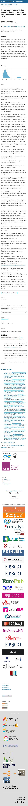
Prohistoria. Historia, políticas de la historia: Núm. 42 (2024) (14, 414)
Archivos (7, 4)
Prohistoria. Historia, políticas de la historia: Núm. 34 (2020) (14, 385)
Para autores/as (5, 687)
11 (11, 442)
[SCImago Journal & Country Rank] (14, 491)
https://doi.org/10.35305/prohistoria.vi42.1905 (14, 26)
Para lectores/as (5, 685)
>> (14, 442)
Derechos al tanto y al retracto (18, 430)
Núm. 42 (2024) (13, 4)
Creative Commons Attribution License (13, 347)
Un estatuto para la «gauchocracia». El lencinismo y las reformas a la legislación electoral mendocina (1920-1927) (15, 424)
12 (12, 442)
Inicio (2, 4)
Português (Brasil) (6, 484)
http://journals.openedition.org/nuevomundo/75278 (13, 265)
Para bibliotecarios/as (6, 689)
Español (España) (6, 479)
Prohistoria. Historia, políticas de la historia (13, 1)
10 (9, 442)
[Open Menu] (1, 1)
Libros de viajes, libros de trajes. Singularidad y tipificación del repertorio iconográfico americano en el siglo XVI (15, 417)
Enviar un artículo (7, 695)
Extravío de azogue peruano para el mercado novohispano (15, 394)
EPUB (15, 293)
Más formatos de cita (6, 312)
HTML (9, 293)
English (3, 482)
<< (1, 442)
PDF (4, 293)
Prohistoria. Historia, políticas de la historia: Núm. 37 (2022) (15, 438)
